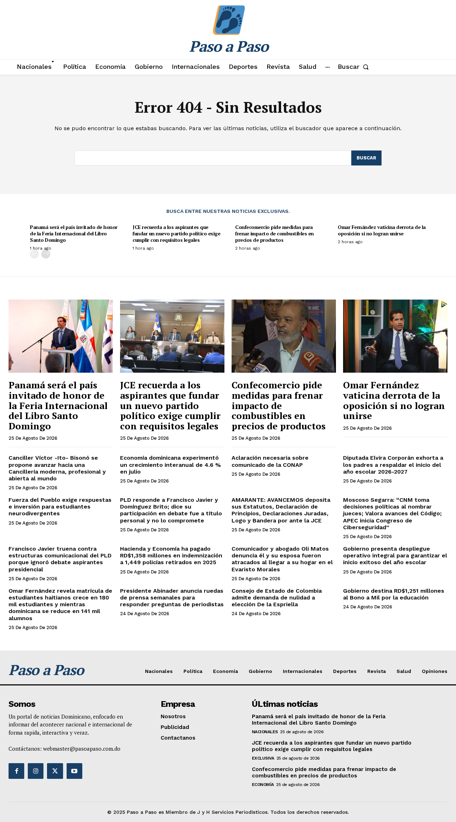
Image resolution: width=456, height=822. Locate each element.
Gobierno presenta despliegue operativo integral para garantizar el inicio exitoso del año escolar (395, 555)
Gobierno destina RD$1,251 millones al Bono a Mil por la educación (393, 594)
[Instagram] (35, 771)
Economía (263, 784)
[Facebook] (16, 771)
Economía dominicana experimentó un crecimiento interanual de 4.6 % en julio (170, 464)
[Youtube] (74, 771)
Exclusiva (263, 758)
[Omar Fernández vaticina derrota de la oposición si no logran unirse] (395, 336)
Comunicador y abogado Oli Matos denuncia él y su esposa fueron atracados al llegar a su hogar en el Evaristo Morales (282, 559)
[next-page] (45, 254)
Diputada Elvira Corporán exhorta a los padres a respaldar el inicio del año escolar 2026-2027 (393, 464)
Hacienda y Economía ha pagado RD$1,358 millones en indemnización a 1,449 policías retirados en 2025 (171, 555)
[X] (55, 771)
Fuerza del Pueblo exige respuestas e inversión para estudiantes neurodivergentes (60, 506)
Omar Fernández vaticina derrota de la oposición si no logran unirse (382, 230)
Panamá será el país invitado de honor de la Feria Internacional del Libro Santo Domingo (74, 233)
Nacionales (265, 731)
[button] (355, 67)
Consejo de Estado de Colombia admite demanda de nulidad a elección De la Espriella (277, 597)
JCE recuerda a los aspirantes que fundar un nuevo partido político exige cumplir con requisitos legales (176, 233)
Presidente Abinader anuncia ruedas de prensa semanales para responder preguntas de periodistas (172, 597)
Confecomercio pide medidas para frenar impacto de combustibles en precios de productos (274, 233)
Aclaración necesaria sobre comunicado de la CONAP (270, 461)
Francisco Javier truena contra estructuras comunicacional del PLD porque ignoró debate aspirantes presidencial (60, 559)
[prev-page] (34, 254)
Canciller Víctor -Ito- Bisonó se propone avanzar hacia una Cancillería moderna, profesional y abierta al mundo (57, 468)
